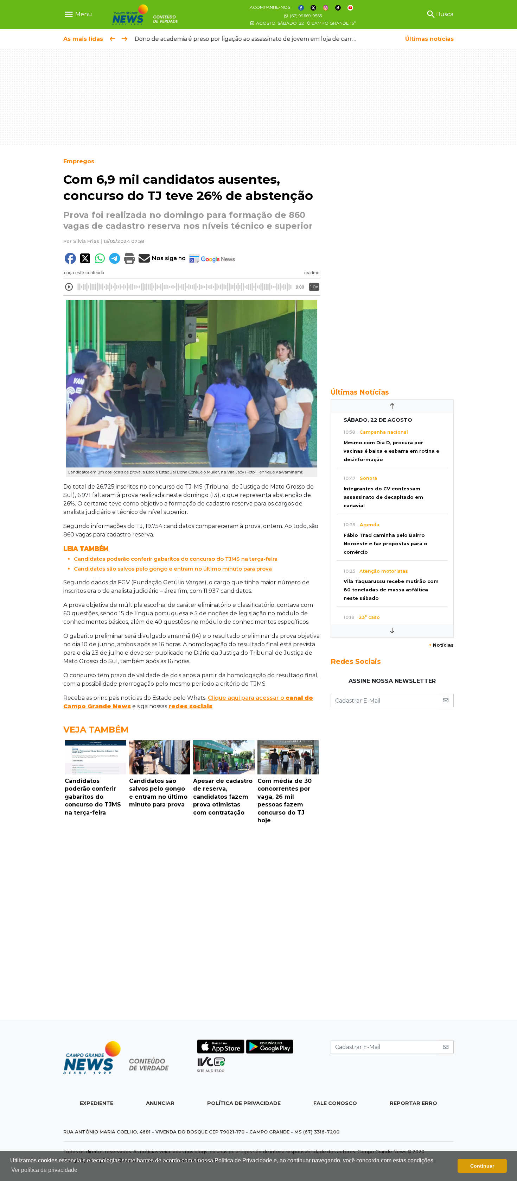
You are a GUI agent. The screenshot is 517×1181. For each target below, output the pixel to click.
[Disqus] (191, 924)
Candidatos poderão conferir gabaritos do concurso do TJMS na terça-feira (175, 558)
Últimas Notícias (360, 392)
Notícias (441, 645)
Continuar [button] (482, 1166)
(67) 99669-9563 (305, 15)
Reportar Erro (413, 1103)
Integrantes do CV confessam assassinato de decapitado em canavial (383, 497)
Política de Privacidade (244, 1103)
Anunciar (160, 1103)
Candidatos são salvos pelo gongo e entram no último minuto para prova (173, 568)
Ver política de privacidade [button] (44, 1170)
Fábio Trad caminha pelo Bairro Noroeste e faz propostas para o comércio (385, 544)
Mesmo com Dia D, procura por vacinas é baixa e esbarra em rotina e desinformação (391, 451)
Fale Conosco (335, 1103)
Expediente (96, 1103)
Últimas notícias (429, 39)
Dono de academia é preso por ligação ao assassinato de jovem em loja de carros (246, 39)
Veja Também (96, 729)
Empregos (78, 161)
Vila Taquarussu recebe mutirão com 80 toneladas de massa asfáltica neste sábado (391, 590)
